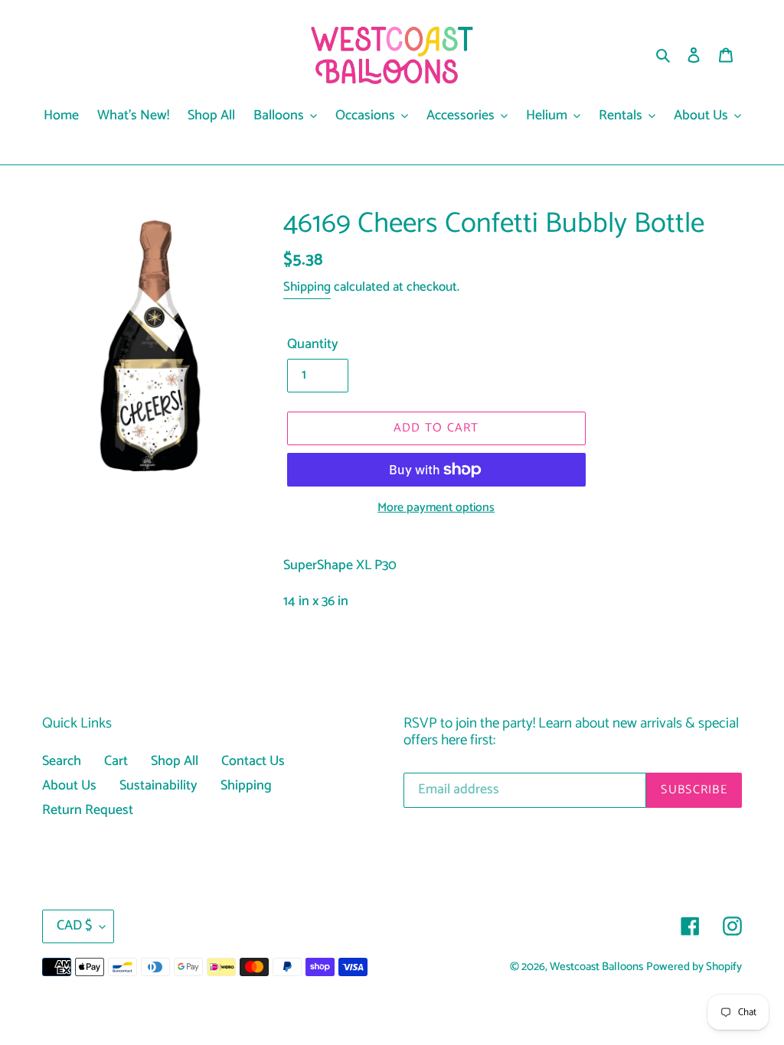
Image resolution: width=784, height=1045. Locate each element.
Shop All (174, 761)
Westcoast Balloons (596, 967)
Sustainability (158, 785)
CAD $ (74, 925)
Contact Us (253, 761)
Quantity (312, 344)
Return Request (87, 810)
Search (61, 761)
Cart (116, 761)
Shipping (307, 287)
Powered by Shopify (694, 967)
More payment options (436, 508)
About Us (69, 785)
